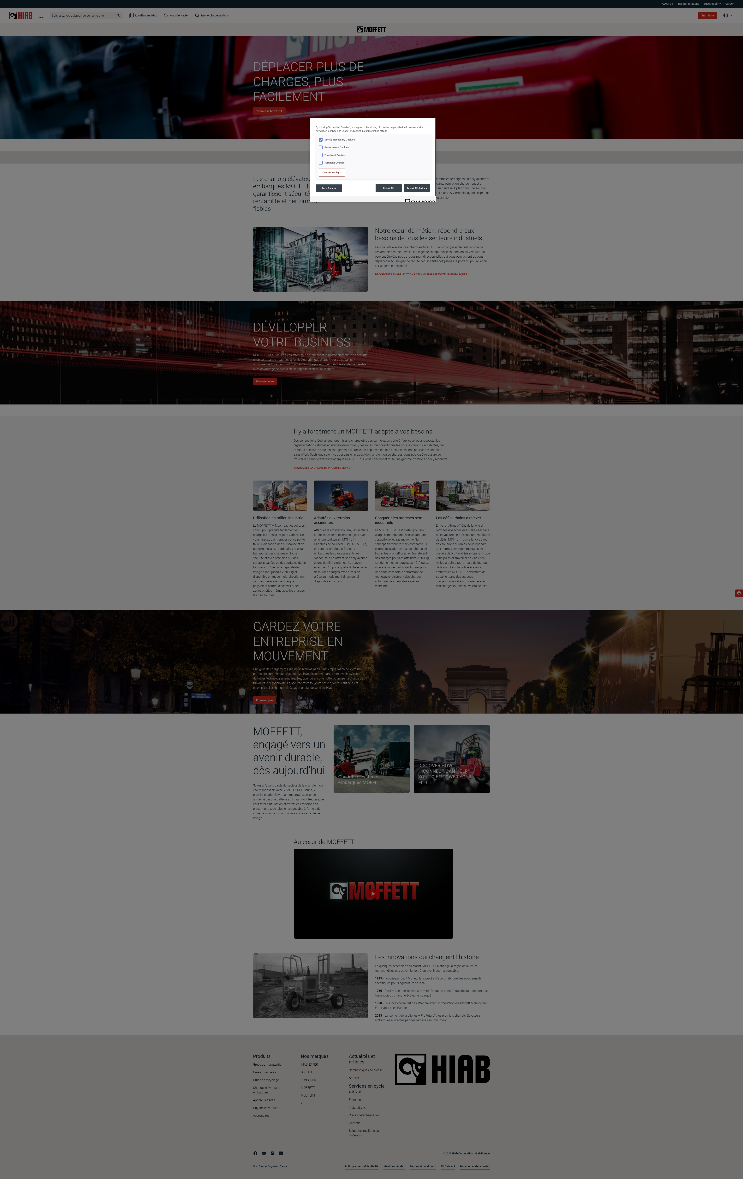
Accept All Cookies (417, 188)
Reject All (388, 188)
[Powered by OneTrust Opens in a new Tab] (419, 199)
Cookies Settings (332, 172)
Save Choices (329, 188)
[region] (373, 160)
